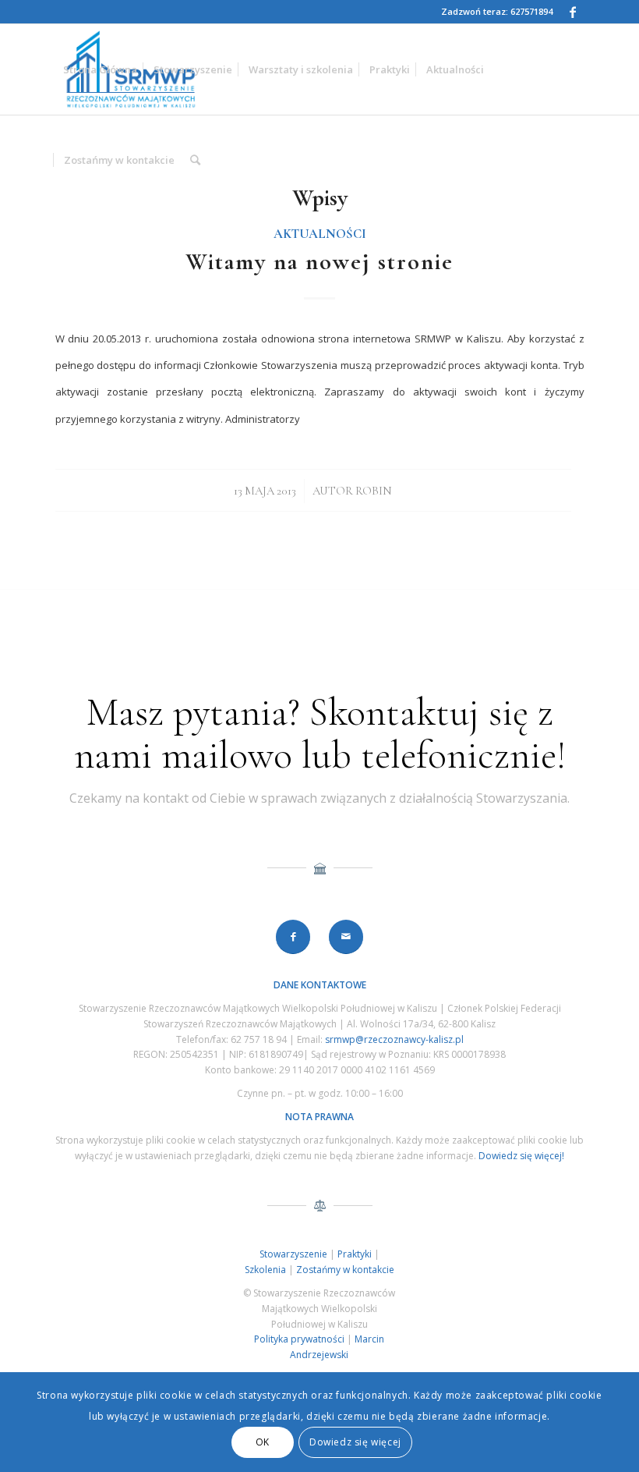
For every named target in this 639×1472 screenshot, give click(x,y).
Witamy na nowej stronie (319, 261)
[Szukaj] (195, 160)
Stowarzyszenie (293, 1254)
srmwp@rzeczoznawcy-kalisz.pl (394, 1039)
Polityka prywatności (299, 1339)
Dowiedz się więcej (355, 1442)
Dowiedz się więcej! (521, 1155)
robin (373, 491)
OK (263, 1442)
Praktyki (354, 1254)
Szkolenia (265, 1269)
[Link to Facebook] (572, 11)
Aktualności (320, 234)
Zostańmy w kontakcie (345, 1269)
